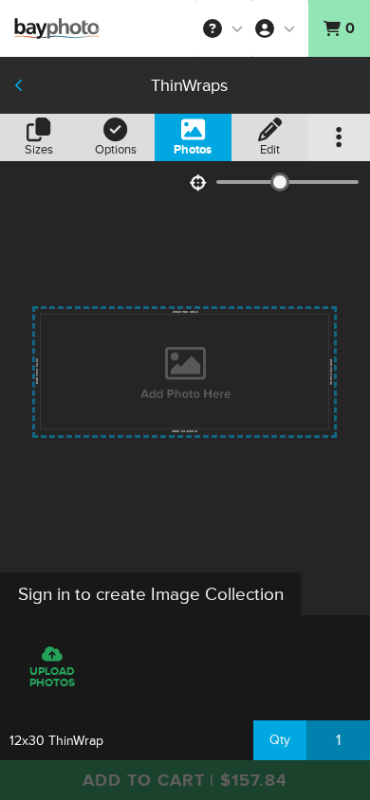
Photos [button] (193, 149)
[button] (222, 28)
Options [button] (116, 149)
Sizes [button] (39, 149)
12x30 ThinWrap (56, 741)
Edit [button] (270, 149)
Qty (279, 740)
